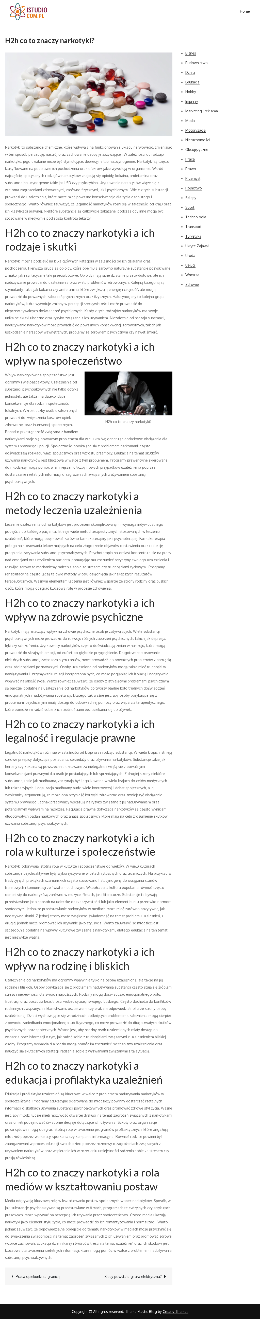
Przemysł (192, 178)
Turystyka (193, 236)
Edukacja (192, 82)
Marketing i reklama (201, 111)
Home (245, 11)
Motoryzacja (195, 130)
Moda (190, 120)
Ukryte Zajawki (197, 246)
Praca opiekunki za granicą (38, 1276)
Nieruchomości (197, 140)
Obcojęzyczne (196, 149)
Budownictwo (196, 63)
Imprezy (191, 101)
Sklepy (190, 198)
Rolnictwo (193, 188)
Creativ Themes (175, 1311)
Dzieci (190, 72)
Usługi (190, 265)
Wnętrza (192, 275)
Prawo (190, 169)
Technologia (195, 217)
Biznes (190, 53)
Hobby (190, 92)
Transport (193, 226)
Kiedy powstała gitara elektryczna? (133, 1276)
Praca (190, 159)
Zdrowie (192, 284)
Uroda (190, 255)
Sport (189, 207)
